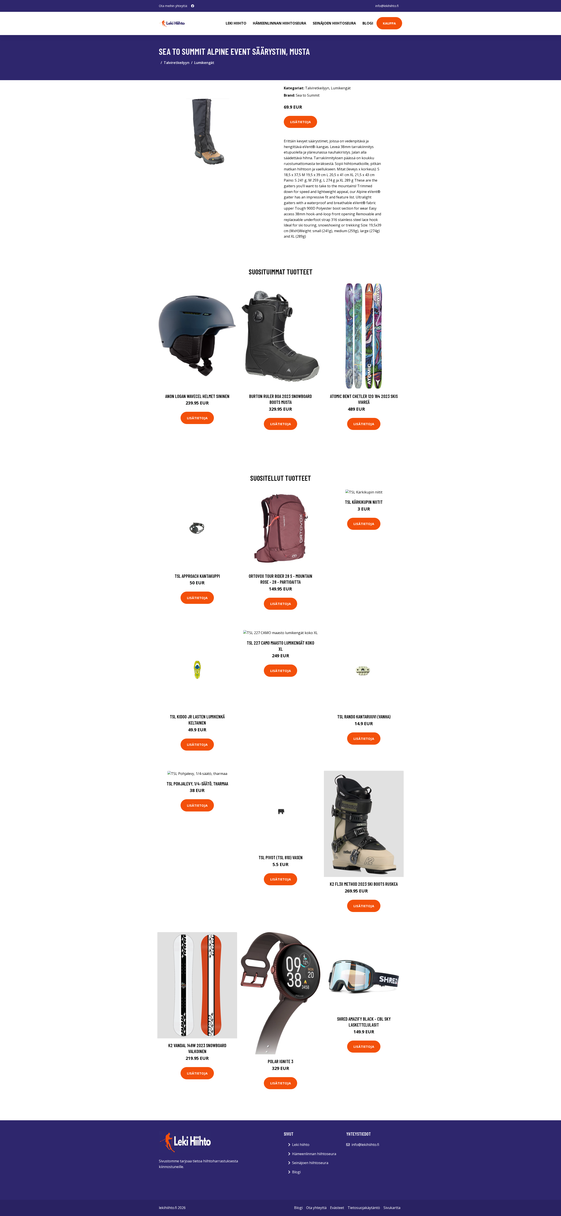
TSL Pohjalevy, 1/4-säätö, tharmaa (197, 783)
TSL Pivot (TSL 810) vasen (281, 857)
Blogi (367, 23)
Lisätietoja (300, 122)
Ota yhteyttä (316, 1207)
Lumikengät (204, 62)
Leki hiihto (236, 23)
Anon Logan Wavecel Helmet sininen (197, 396)
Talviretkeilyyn (176, 62)
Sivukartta (391, 1207)
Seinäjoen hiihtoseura (334, 23)
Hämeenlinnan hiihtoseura (279, 23)
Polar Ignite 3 (280, 1061)
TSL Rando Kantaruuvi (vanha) (364, 716)
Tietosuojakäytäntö (364, 1207)
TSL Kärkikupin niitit (364, 502)
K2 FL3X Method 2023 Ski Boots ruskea (364, 884)
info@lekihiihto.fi (387, 6)
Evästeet (337, 1207)
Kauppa (389, 23)
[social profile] (192, 6)
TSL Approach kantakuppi (197, 576)
